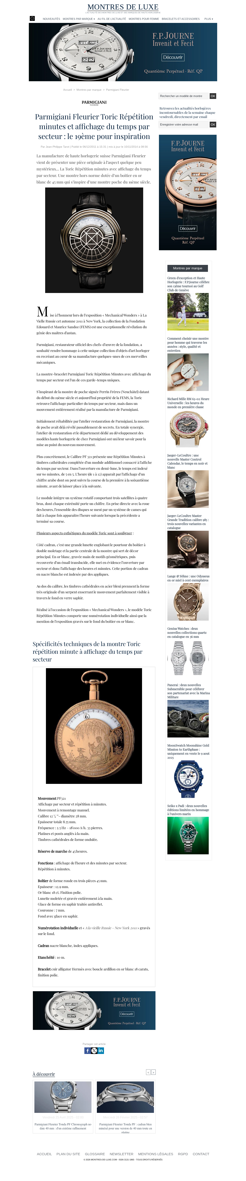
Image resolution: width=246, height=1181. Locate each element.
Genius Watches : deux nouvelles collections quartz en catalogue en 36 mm (187, 632)
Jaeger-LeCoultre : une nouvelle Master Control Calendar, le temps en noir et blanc (187, 461)
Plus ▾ (208, 19)
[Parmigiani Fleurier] (94, 102)
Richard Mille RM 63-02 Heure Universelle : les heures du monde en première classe (188, 403)
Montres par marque (88, 89)
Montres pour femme (144, 19)
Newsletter (122, 1154)
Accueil (67, 89)
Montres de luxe (123, 7)
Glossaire (95, 1154)
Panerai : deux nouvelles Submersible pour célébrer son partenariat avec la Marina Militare (188, 691)
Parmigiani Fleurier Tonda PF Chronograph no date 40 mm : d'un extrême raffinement (63, 1126)
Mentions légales (156, 1154)
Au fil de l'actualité (112, 19)
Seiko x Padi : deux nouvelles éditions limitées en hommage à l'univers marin (188, 810)
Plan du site (69, 1154)
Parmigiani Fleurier (117, 89)
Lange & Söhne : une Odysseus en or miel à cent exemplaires (188, 578)
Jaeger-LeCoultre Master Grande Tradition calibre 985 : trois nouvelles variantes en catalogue (188, 522)
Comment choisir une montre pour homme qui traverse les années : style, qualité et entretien (188, 344)
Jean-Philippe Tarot (57, 146)
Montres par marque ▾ (79, 19)
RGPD (183, 1154)
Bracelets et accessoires (181, 19)
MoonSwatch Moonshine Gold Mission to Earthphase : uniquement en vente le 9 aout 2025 (188, 751)
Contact (201, 1154)
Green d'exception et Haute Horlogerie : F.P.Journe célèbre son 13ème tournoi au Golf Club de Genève (188, 284)
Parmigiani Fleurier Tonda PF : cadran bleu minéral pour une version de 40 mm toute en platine (125, 1127)
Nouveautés (51, 19)
